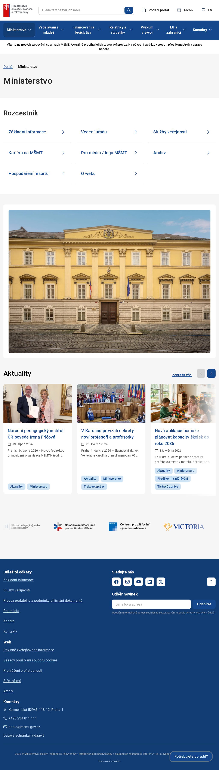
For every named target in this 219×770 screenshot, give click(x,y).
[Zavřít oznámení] (209, 47)
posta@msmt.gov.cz (24, 727)
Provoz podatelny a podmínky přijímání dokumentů (42, 600)
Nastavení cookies (109, 761)
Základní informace (18, 580)
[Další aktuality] (211, 373)
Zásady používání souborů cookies (30, 660)
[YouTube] (138, 582)
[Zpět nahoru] (211, 582)
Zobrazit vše (182, 375)
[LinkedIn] (149, 582)
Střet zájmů (12, 681)
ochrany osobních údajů (200, 612)
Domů (8, 67)
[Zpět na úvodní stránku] (18, 10)
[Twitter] (161, 582)
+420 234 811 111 (23, 718)
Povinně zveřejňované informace (28, 650)
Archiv (8, 691)
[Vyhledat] (128, 10)
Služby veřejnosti (16, 590)
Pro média (11, 611)
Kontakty (10, 631)
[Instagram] (127, 582)
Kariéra (8, 621)
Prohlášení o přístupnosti (22, 671)
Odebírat (204, 604)
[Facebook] (116, 582)
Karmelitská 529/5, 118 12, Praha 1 (36, 710)
